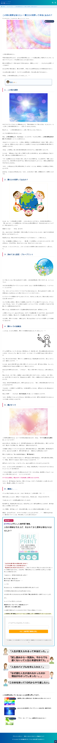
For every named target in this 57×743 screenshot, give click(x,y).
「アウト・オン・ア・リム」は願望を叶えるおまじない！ (31, 718)
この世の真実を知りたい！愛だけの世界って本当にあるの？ (26, 6)
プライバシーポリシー (18, 736)
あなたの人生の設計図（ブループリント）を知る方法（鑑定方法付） (34, 708)
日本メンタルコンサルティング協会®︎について (34, 736)
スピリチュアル (10, 6)
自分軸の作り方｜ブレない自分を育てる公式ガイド (32, 739)
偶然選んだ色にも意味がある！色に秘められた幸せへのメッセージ (34, 698)
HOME (3, 6)
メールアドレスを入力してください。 (19, 623)
